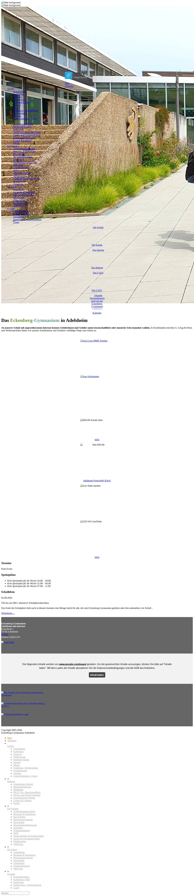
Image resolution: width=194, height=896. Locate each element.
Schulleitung (19, 91)
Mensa (16, 108)
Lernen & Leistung (22, 140)
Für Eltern (12, 187)
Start (67, 83)
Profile (16, 143)
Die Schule (97, 245)
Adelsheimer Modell (23, 124)
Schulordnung (20, 113)
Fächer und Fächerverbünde (26, 135)
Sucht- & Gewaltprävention (26, 178)
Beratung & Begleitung (24, 151)
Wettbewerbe (19, 181)
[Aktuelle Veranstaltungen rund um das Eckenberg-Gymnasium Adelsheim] (97, 301)
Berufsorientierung (22, 127)
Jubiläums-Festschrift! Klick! (97, 480)
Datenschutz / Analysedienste (27, 219)
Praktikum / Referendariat (25, 110)
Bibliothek (18, 129)
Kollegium (18, 94)
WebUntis (18, 206)
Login (16, 222)
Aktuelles (69, 86)
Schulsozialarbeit (21, 167)
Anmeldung (19, 189)
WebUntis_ (18, 184)
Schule (10, 88)
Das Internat (97, 267)
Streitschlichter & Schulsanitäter (21, 174)
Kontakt (11, 208)
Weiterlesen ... (8, 613)
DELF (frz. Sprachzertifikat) (26, 132)
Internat (17, 105)
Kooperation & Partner (24, 138)
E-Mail (4, 634)
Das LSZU (97, 290)
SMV (16, 170)
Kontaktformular (21, 211)
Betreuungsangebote (23, 195)
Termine (17, 116)
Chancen (17, 97)
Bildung (11, 121)
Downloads (18, 159)
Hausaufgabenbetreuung (25, 162)
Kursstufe (18, 165)
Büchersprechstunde (23, 157)
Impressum (18, 217)
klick (97, 439)
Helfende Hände (21, 102)
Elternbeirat (18, 200)
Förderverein (19, 99)
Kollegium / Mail (21, 214)
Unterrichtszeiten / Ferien (25, 118)
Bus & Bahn (19, 154)
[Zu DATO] (7, 642)
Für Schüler (12, 146)
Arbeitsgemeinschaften (24, 148)
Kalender (97, 313)
